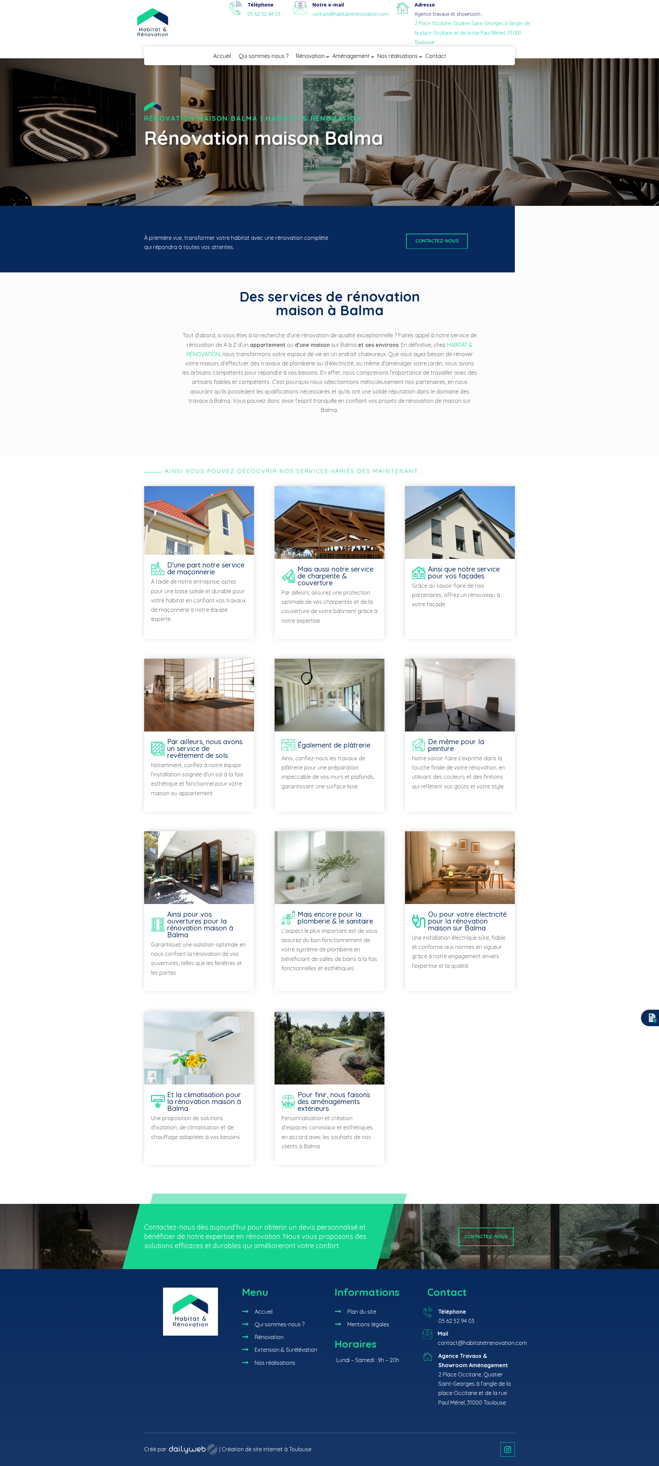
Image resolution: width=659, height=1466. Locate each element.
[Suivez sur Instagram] (507, 1449)
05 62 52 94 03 (263, 14)
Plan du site (361, 1311)
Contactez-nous (437, 241)
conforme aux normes (446, 946)
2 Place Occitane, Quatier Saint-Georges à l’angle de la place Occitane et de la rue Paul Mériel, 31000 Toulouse (472, 32)
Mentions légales (368, 1324)
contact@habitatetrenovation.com (350, 14)
